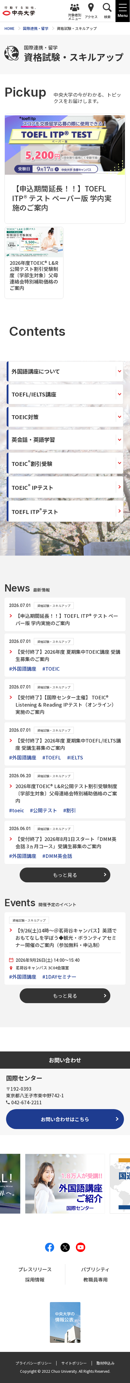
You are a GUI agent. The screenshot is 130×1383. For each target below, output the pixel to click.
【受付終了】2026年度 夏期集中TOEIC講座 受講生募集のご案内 (67, 655)
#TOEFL (51, 757)
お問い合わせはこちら (65, 1119)
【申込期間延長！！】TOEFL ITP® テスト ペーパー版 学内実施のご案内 (66, 619)
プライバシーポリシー (33, 1362)
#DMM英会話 (57, 855)
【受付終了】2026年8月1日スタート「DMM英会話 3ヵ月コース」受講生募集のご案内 (65, 842)
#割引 (69, 810)
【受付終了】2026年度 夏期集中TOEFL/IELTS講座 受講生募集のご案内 (68, 744)
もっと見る (65, 874)
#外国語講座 (22, 668)
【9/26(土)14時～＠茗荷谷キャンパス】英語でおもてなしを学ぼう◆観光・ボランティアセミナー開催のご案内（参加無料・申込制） (66, 937)
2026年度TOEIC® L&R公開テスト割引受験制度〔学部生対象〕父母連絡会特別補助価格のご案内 (66, 793)
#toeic (16, 810)
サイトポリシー (74, 1362)
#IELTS (75, 757)
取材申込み (105, 1362)
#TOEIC (51, 668)
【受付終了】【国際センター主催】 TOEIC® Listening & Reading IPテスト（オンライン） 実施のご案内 (65, 704)
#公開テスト (43, 810)
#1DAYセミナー (59, 976)
